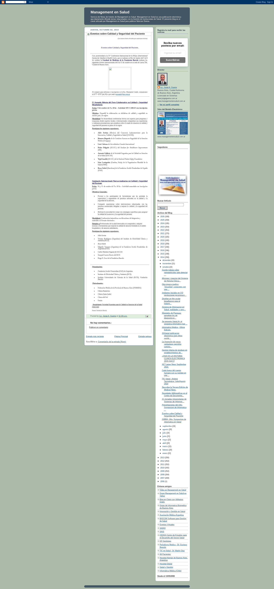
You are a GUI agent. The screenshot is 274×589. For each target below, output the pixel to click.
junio (165, 436)
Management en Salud (110, 12)
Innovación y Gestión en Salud (172, 512)
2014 (162, 257)
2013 (162, 458)
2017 (162, 247)
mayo (165, 440)
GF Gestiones (165, 541)
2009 (162, 471)
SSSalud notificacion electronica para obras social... (172, 335)
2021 (162, 234)
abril (165, 443)
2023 (162, 227)
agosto (166, 430)
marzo (165, 446)
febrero (166, 450)
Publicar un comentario (98, 327)
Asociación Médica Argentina (172, 515)
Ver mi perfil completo (169, 105)
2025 (162, 220)
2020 (162, 237)
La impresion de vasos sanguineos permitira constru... (171, 344)
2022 (162, 230)
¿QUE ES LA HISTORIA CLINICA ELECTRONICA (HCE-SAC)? (173, 358)
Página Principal (121, 337)
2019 (162, 240)
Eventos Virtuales (167, 525)
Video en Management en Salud (173, 490)
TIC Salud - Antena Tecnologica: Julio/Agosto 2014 (173, 381)
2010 (162, 468)
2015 (162, 254)
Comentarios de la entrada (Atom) (112, 342)
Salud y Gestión (166, 567)
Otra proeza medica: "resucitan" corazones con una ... (174, 286)
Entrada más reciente (95, 337)
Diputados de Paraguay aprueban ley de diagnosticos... (171, 315)
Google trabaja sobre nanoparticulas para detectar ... (175, 272)
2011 (162, 464)
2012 (162, 461)
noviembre (167, 264)
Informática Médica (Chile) (170, 571)
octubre (166, 267)
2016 (162, 250)
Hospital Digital (166, 564)
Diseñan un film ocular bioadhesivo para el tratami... (171, 301)
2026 (162, 217)
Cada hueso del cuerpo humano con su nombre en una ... (174, 372)
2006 (162, 481)
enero (165, 453)
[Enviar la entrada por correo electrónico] (146, 316)
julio (164, 433)
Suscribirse (173, 60)
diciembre (167, 260)
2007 (162, 478)
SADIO (163, 528)
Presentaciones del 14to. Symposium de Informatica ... (174, 407)
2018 (162, 244)
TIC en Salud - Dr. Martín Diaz (172, 551)
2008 (162, 475)
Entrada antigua (144, 337)
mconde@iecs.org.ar (123, 94)
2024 (162, 223)
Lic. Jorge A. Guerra (168, 87)
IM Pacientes (165, 554)
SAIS (162, 532)
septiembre (167, 426)
